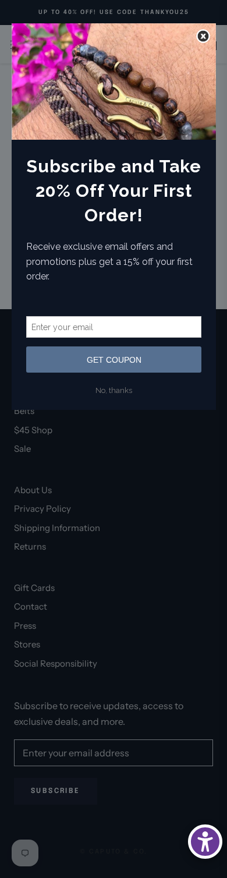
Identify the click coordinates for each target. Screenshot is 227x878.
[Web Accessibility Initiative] (205, 841)
